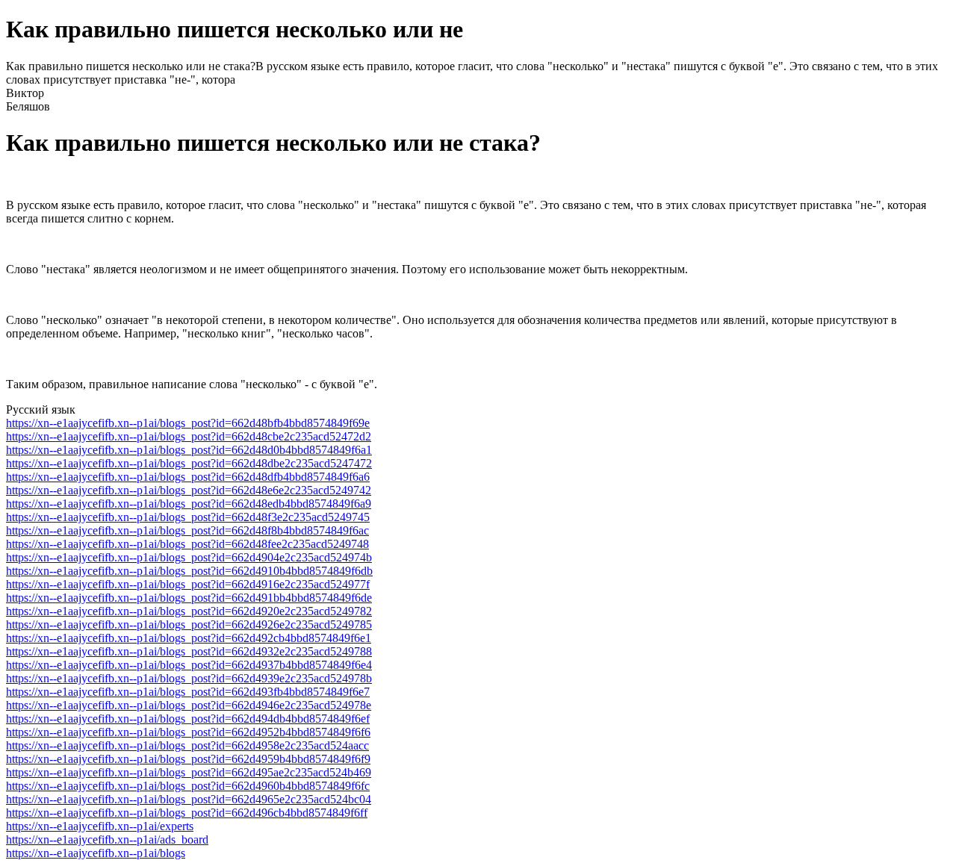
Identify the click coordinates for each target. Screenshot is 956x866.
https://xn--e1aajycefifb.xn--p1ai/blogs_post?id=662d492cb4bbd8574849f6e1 (188, 638)
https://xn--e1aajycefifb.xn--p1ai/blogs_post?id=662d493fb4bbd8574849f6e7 (188, 691)
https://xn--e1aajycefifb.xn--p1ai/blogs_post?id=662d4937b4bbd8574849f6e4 (189, 664)
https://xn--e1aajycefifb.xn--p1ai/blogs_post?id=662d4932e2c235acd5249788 (189, 651)
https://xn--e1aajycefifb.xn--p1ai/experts (99, 826)
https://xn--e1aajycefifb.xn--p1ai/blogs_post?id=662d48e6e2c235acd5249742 (188, 490)
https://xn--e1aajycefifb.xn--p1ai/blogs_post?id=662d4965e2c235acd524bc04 (188, 799)
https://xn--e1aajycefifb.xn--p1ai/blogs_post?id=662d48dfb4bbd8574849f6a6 (188, 476)
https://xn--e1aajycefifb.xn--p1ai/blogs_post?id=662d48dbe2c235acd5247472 (189, 463)
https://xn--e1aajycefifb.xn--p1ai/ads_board (107, 839)
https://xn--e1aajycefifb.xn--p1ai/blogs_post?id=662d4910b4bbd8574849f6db (189, 570)
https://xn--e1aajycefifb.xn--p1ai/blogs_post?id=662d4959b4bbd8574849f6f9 (188, 759)
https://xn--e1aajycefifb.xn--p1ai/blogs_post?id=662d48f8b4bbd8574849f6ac (187, 530)
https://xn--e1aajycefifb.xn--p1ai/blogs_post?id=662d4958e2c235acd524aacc (187, 745)
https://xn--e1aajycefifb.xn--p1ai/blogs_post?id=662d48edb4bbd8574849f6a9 (188, 503)
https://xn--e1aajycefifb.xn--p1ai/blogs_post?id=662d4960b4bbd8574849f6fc (188, 785)
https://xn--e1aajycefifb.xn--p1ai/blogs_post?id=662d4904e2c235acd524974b (189, 557)
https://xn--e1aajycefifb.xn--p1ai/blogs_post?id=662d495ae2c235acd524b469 (188, 772)
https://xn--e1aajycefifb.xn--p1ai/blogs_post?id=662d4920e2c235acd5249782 (189, 611)
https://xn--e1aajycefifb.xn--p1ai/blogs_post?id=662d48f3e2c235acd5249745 (188, 517)
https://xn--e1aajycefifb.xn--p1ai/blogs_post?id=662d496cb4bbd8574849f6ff (186, 812)
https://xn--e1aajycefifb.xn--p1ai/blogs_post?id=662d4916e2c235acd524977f (188, 584)
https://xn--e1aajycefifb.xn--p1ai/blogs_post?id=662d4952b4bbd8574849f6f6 (188, 732)
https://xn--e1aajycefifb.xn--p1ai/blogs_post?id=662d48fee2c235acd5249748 (187, 544)
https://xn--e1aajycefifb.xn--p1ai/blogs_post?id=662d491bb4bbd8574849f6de (189, 597)
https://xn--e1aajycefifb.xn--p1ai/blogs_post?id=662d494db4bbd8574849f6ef (188, 718)
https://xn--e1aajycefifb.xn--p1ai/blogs (95, 853)
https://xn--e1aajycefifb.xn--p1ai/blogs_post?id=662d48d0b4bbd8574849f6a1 (189, 449)
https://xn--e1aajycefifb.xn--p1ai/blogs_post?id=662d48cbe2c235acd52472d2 (188, 436)
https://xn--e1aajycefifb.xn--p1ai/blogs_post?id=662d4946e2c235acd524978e (188, 705)
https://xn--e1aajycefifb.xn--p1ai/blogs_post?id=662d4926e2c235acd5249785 (189, 624)
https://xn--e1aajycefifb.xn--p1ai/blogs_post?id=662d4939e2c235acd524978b (189, 678)
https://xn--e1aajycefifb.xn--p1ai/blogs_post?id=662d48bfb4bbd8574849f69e (188, 423)
